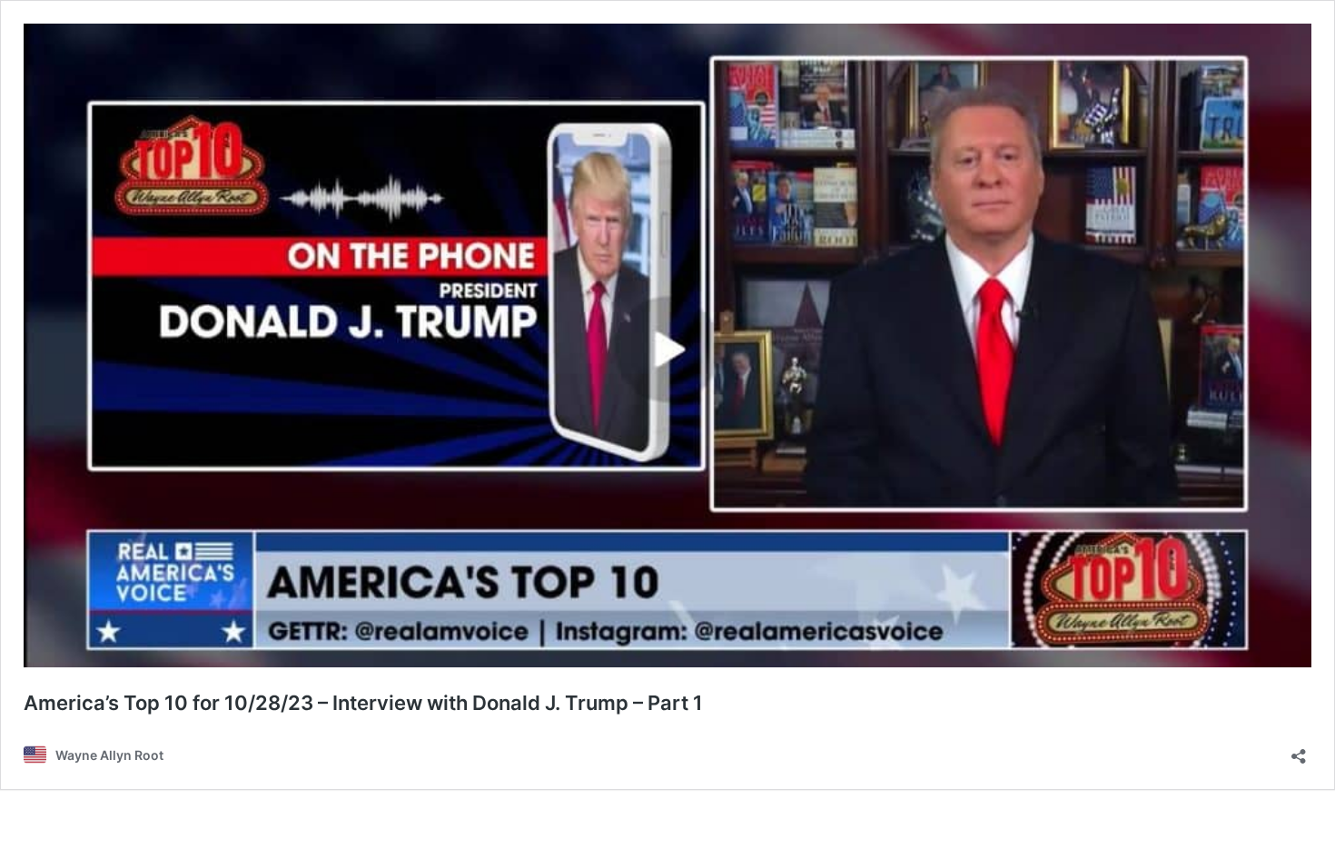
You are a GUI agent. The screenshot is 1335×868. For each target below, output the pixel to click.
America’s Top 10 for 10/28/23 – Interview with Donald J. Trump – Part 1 (363, 703)
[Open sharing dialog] (1298, 750)
